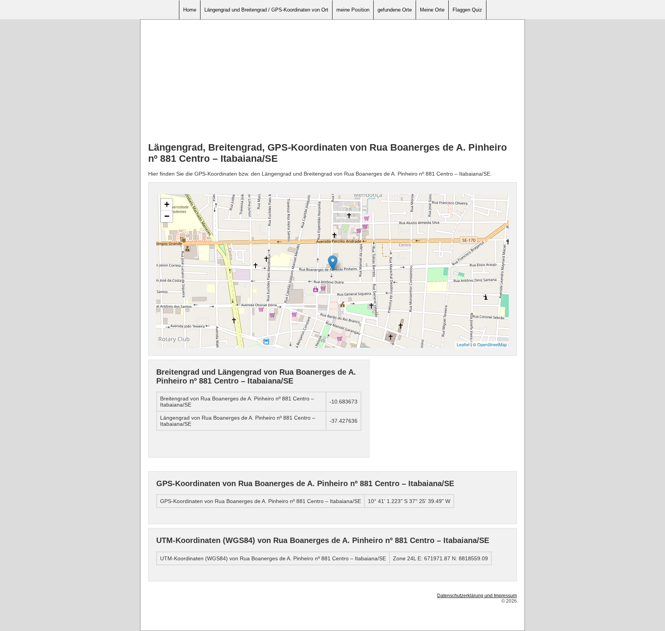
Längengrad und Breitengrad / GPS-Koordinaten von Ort (266, 10)
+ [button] (166, 204)
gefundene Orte (395, 10)
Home (189, 10)
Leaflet (463, 344)
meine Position (352, 10)
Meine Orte (432, 10)
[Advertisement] (332, 81)
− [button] (166, 216)
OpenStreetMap (492, 344)
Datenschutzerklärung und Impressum (477, 595)
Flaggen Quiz (467, 10)
